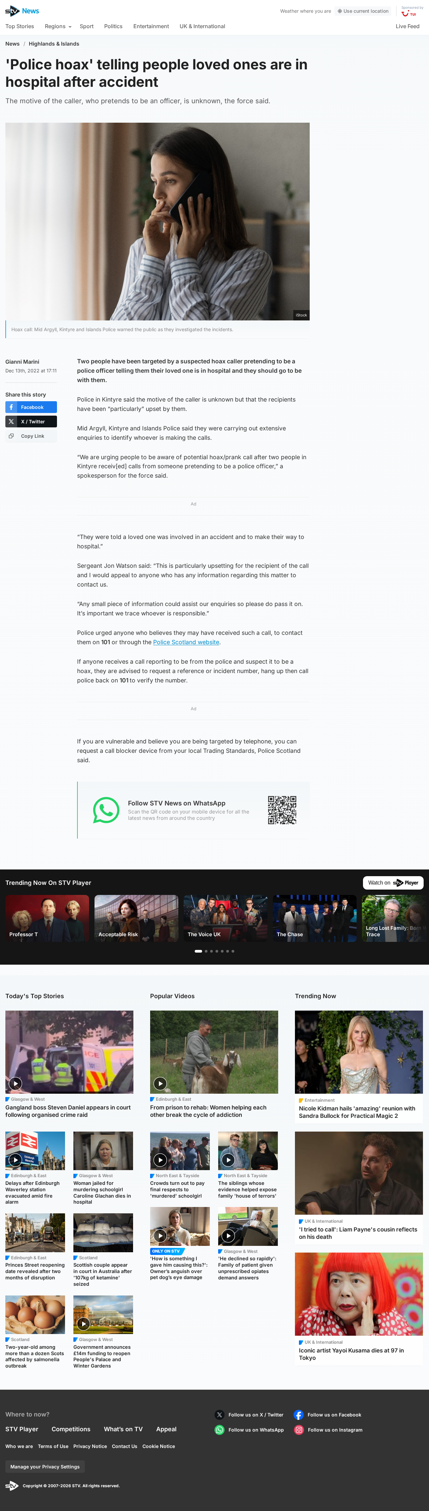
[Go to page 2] (206, 951)
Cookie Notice (158, 1446)
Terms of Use (53, 1446)
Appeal (166, 1429)
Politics (113, 26)
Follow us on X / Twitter (256, 1414)
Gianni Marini (22, 361)
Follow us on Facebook (334, 1414)
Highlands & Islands (54, 44)
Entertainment (151, 26)
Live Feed (408, 26)
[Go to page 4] (217, 951)
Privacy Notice (90, 1446)
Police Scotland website (186, 642)
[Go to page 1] (198, 951)
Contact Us (124, 1446)
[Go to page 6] (227, 951)
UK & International (202, 26)
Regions (55, 26)
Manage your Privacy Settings (45, 1466)
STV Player (21, 1429)
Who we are (19, 1446)
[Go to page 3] (211, 951)
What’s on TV (123, 1429)
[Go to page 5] (222, 951)
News (12, 44)
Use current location (366, 11)
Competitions (71, 1429)
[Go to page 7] (233, 951)
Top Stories (19, 26)
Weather (289, 11)
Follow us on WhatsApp (256, 1430)
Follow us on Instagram (335, 1430)
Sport (87, 26)
